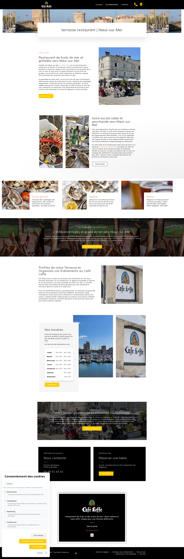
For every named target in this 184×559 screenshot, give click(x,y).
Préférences (12, 522)
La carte (99, 5)
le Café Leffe (65, 65)
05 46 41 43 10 (53, 471)
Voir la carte (92, 526)
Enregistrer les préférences (33, 541)
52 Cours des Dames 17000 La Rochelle (51, 466)
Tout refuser (38, 535)
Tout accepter (38, 547)
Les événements (112, 5)
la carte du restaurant (107, 147)
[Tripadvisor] (92, 535)
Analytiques (12, 501)
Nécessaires (12, 492)
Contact (125, 5)
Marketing (11, 512)
